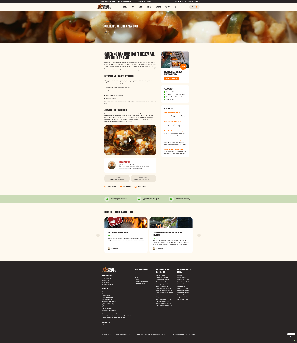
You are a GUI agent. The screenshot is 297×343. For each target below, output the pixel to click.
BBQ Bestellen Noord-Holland (164, 301)
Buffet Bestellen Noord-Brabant (164, 293)
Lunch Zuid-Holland (182, 278)
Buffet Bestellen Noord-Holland (164, 291)
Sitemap (104, 307)
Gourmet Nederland (182, 299)
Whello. (193, 334)
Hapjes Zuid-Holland (182, 288)
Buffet (125, 7)
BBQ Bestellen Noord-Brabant (164, 304)
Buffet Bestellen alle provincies (164, 295)
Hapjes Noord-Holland (183, 291)
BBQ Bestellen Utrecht (162, 297)
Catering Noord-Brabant (162, 282)
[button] (126, 7)
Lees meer (175, 115)
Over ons (167, 7)
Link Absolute (175, 67)
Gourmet (159, 7)
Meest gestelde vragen (108, 303)
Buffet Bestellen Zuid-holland (164, 288)
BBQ (133, 7)
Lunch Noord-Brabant (183, 282)
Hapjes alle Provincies (183, 295)
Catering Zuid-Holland (162, 278)
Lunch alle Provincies (183, 284)
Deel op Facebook (112, 186)
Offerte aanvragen (140, 284)
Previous (98, 235)
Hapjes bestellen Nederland (184, 297)
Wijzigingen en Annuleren (109, 301)
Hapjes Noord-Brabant (183, 293)
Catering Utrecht (160, 275)
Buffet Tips (107, 22)
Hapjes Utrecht (181, 286)
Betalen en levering (107, 299)
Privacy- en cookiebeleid (143, 334)
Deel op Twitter (127, 186)
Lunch (140, 7)
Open (194, 7)
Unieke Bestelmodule (107, 298)
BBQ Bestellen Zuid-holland (163, 299)
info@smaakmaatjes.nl (108, 284)
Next (199, 235)
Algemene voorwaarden (108, 305)
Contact (104, 292)
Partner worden (106, 296)
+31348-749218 (106, 282)
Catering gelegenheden (141, 282)
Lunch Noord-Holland (183, 280)
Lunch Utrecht (181, 275)
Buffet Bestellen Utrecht (162, 286)
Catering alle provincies (162, 284)
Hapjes (149, 7)
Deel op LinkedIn (142, 186)
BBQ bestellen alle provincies (164, 306)
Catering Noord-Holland (162, 280)
